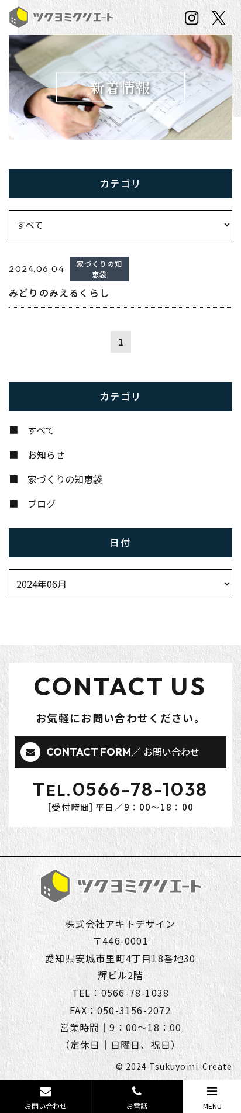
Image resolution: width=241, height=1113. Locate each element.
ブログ (41, 504)
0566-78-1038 (140, 789)
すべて (40, 430)
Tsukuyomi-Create (190, 1066)
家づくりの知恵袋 (64, 479)
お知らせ (46, 454)
